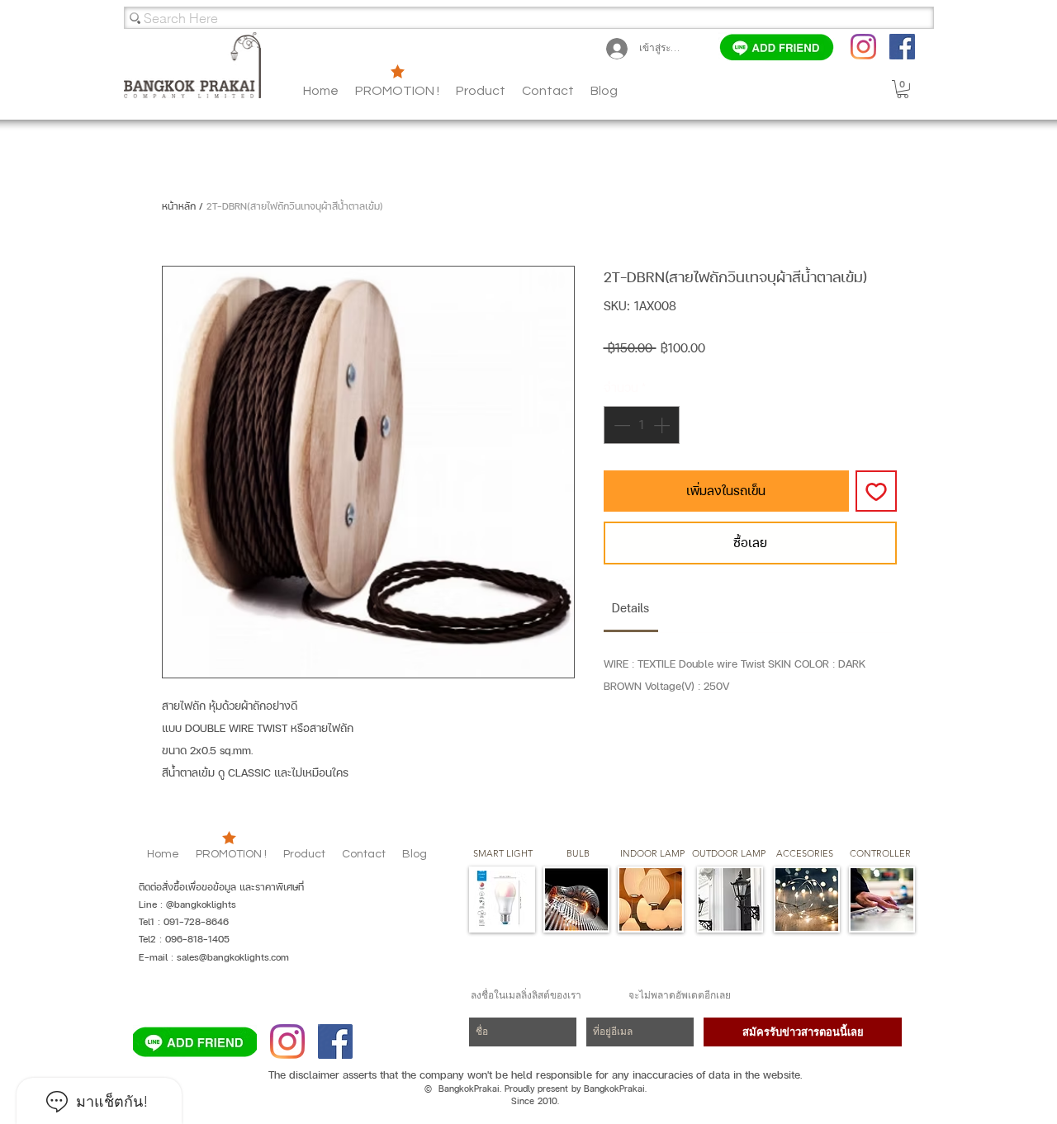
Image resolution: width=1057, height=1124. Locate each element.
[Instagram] (863, 46)
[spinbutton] (641, 425)
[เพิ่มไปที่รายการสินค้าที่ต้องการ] (876, 491)
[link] (630, 608)
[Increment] (663, 425)
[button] (604, 91)
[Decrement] (620, 425)
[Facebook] (902, 46)
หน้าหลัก (179, 206)
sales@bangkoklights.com (233, 957)
